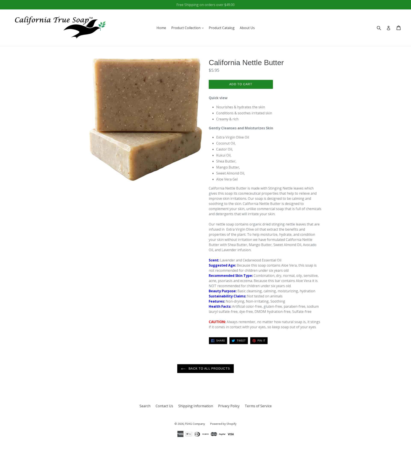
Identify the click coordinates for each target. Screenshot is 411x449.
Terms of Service (258, 406)
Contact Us (164, 406)
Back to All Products (209, 368)
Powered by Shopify (223, 424)
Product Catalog (222, 27)
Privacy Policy (229, 406)
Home (161, 27)
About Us (247, 27)
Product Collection (188, 27)
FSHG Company (195, 424)
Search (145, 406)
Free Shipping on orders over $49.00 (205, 4)
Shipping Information (195, 406)
